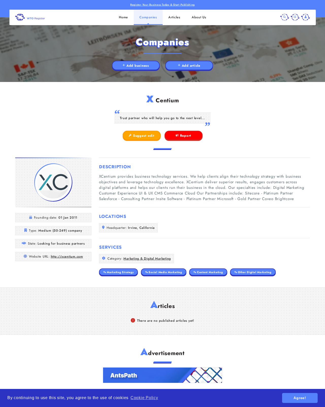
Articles (174, 17)
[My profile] (305, 17)
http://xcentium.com (67, 256)
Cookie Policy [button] (144, 398)
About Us (199, 17)
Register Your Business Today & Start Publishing (162, 5)
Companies (148, 17)
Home (123, 17)
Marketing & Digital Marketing (147, 258)
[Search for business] (284, 17)
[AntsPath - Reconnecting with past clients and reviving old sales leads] (162, 375)
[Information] (295, 17)
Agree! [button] (300, 398)
